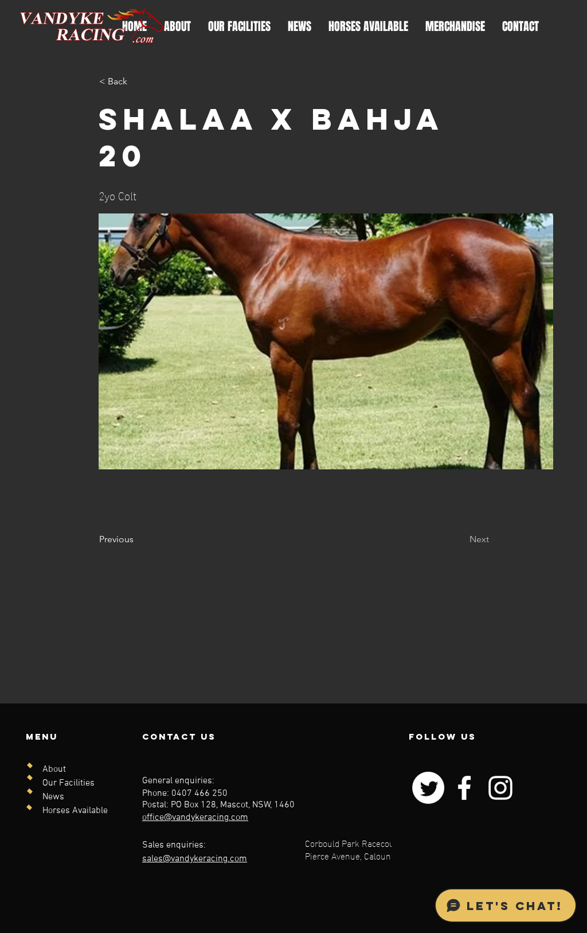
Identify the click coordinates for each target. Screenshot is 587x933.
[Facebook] (464, 788)
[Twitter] (428, 788)
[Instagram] (500, 788)
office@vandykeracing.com (195, 817)
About (54, 769)
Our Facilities (68, 783)
